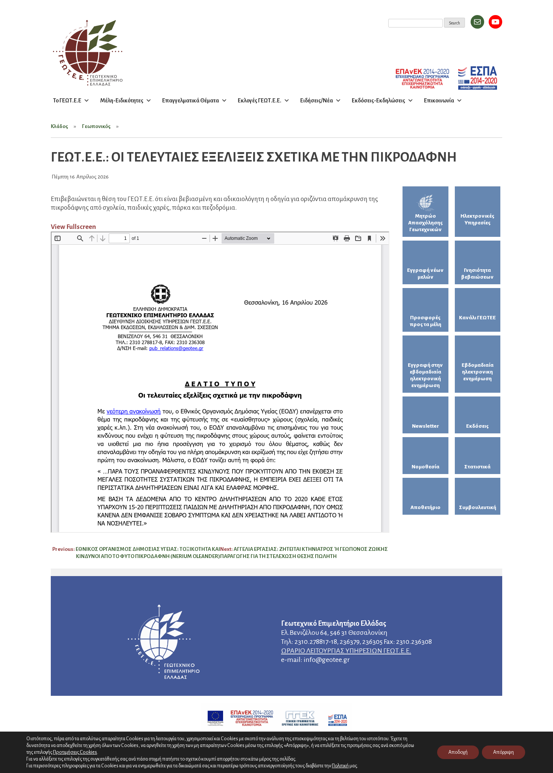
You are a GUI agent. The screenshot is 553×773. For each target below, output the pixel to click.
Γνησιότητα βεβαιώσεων (477, 273)
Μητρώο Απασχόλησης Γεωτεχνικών (425, 222)
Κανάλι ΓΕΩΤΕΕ (477, 317)
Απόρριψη (503, 752)
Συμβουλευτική (477, 507)
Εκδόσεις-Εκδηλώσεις (378, 101)
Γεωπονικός (96, 126)
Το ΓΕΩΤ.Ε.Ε (67, 101)
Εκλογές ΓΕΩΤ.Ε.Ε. (259, 101)
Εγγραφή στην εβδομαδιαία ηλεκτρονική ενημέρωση (425, 375)
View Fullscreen (73, 226)
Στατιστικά (477, 467)
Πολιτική (340, 765)
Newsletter (425, 426)
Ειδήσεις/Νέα (316, 101)
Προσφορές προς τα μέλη (425, 321)
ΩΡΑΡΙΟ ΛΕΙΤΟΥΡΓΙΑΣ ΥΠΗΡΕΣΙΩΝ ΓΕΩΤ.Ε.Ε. (346, 650)
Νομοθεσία (425, 467)
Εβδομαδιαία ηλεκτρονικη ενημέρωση (478, 371)
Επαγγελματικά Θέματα (190, 101)
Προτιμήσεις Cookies (75, 752)
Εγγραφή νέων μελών (425, 273)
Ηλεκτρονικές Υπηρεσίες (477, 219)
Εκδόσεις (477, 426)
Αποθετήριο (425, 507)
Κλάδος (59, 126)
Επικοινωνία (439, 101)
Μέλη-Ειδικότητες (121, 101)
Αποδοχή (458, 752)
